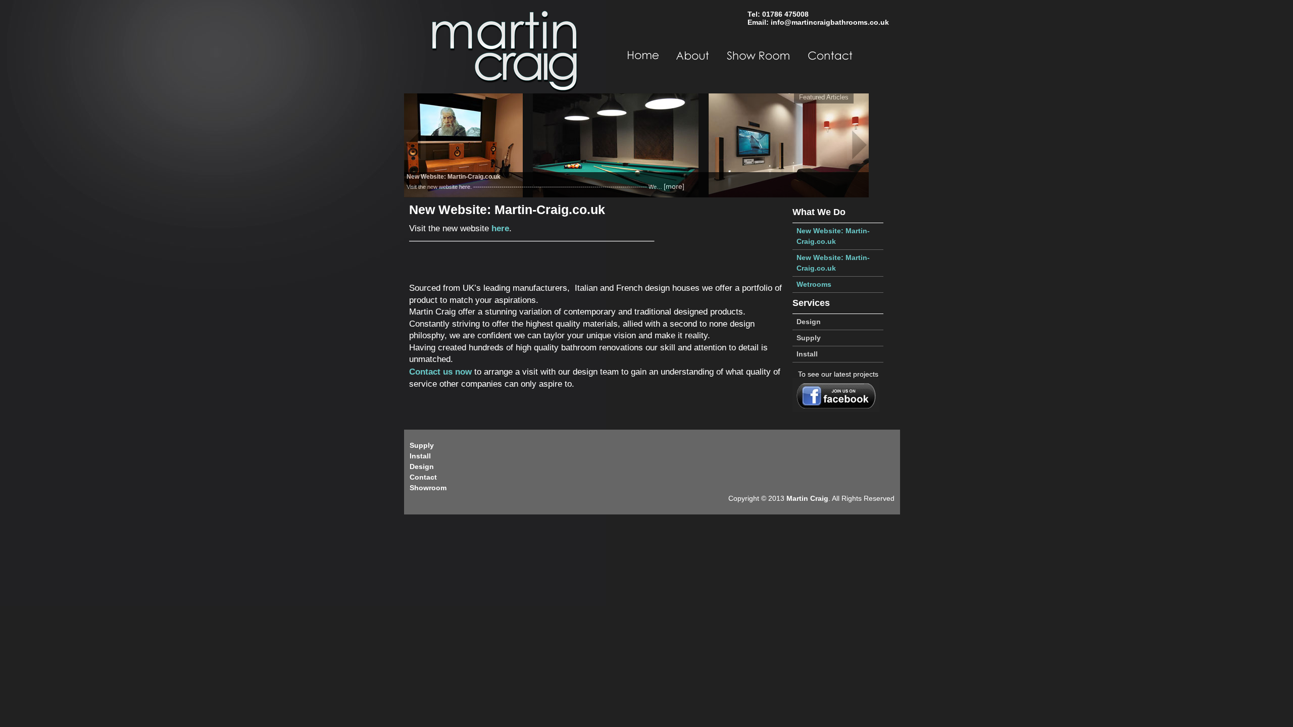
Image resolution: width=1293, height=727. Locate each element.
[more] (674, 186)
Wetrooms (814, 284)
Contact (423, 477)
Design (809, 322)
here (500, 228)
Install (807, 354)
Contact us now (440, 372)
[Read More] (636, 144)
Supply (809, 338)
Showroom (428, 488)
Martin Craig (807, 498)
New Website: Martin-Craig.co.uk (833, 236)
